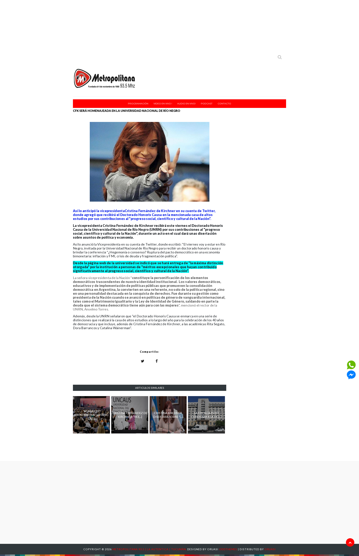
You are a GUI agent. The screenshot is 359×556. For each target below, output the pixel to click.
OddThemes (228, 549)
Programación (138, 103)
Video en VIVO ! (163, 103)
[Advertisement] (179, 26)
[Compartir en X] (143, 361)
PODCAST (206, 103)
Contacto (224, 103)
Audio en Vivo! (186, 103)
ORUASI (270, 549)
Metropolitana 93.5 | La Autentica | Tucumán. (149, 549)
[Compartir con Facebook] (157, 361)
